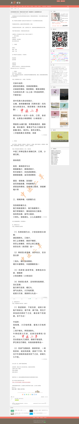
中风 (59, 54)
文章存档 (34, 417)
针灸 (56, 60)
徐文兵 (55, 58)
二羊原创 (17, 6)
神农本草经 (53, 59)
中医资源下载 (55, 54)
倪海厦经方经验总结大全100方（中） (56, 79)
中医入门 (13, 6)
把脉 (59, 58)
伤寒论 (57, 55)
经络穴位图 (63, 59)
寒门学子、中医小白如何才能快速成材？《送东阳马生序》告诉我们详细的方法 (20, 403)
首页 (11, 6)
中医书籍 (31, 6)
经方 (56, 59)
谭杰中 (53, 60)
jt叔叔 (25, 6)
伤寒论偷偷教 (61, 55)
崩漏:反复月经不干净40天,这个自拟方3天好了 (39, 403)
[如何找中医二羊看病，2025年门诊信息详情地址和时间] (12, 414)
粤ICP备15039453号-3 (37, 422)
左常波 (53, 58)
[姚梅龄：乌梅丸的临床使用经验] (31, 414)
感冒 (57, 58)
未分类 (15, 8)
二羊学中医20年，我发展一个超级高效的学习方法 (41, 410)
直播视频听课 (49, 6)
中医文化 (65, 53)
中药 (58, 54)
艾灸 (65, 59)
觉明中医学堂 (44, 6)
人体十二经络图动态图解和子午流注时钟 (57, 72)
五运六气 (66, 54)
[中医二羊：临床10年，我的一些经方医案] (55, 115)
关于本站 (45, 417)
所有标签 (37, 417)
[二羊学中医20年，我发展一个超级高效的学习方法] (31, 411)
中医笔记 (39, 6)
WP (37, 421)
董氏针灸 (28, 6)
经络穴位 (59, 59)
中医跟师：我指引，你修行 (18, 410)
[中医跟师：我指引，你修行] (12, 411)
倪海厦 (22, 6)
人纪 (52, 55)
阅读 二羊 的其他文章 (17, 400)
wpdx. (43, 421)
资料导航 (36, 6)
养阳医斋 (16, 2)
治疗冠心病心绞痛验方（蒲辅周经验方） (57, 80)
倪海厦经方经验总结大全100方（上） (56, 76)
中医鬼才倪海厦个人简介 (54, 71)
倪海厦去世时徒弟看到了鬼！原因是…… (57, 75)
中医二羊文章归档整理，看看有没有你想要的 (21, 382)
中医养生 (56, 53)
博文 (20, 6)
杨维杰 (62, 58)
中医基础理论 (61, 53)
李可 (60, 58)
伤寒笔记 (54, 55)
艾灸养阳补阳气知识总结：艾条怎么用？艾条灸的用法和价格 (60, 69)
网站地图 (41, 417)
